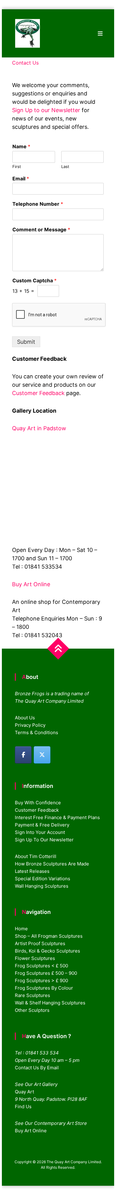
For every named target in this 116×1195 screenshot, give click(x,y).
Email (20, 178)
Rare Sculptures (32, 995)
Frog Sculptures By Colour (44, 988)
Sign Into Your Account (40, 832)
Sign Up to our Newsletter (46, 110)
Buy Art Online (31, 584)
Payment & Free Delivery (42, 825)
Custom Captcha (34, 280)
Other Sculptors (32, 1010)
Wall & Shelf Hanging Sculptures (50, 1003)
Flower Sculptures (35, 958)
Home (21, 929)
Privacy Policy (30, 725)
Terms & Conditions (36, 732)
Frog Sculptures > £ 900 (41, 980)
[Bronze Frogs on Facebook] (23, 755)
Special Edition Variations (42, 879)
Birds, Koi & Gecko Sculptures (47, 951)
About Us (25, 718)
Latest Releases (32, 871)
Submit (26, 342)
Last (65, 166)
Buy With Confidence (38, 803)
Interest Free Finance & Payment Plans (57, 817)
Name (21, 146)
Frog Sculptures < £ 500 (41, 966)
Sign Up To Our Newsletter (44, 840)
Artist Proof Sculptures (40, 943)
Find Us (23, 1106)
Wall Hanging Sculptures (41, 886)
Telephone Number (37, 204)
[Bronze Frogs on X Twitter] (42, 755)
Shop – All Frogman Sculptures (49, 936)
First (16, 166)
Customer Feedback (39, 393)
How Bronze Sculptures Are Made (52, 864)
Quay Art (24, 1092)
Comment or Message (41, 229)
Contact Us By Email (37, 1068)
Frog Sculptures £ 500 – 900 (46, 973)
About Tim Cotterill (35, 856)
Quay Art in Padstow (39, 428)
